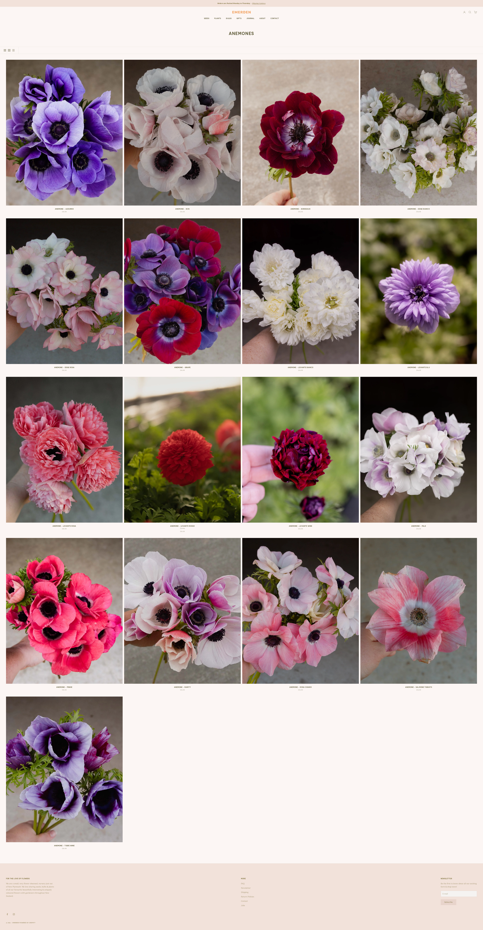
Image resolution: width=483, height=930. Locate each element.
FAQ (243, 883)
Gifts (239, 18)
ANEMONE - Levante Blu (419, 367)
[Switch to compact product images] (13, 50)
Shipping (244, 892)
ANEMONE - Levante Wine (300, 526)
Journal (250, 18)
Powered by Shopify (27, 922)
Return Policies (247, 897)
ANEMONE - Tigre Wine (64, 846)
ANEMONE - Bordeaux (301, 209)
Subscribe (448, 902)
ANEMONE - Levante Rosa (64, 526)
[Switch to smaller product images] (9, 50)
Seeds (206, 18)
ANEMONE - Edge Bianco (419, 209)
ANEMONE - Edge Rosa (64, 367)
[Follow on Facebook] (7, 914)
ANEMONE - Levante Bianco (300, 367)
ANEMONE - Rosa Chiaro (300, 687)
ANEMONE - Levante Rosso (182, 526)
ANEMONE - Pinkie (64, 687)
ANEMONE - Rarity (182, 687)
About (262, 18)
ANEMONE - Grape (182, 367)
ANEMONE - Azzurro (64, 209)
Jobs (243, 905)
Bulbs (228, 18)
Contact (275, 18)
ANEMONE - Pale (418, 526)
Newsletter (246, 888)
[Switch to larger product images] (5, 50)
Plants (217, 18)
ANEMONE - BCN (182, 209)
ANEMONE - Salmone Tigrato (418, 687)
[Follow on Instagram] (14, 914)
